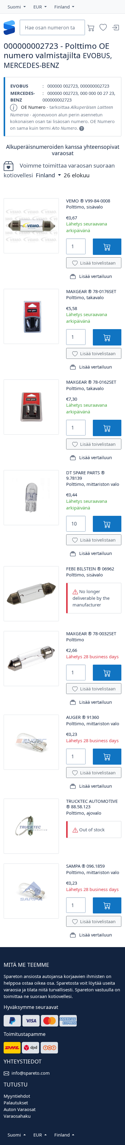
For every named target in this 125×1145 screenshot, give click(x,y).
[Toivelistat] (103, 27)
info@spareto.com (31, 1073)
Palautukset (16, 1103)
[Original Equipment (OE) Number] (81, 128)
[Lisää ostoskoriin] (107, 247)
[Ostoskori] (91, 27)
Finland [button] (46, 175)
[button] (17, 6)
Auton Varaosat (19, 1109)
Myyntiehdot (17, 1096)
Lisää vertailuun (95, 276)
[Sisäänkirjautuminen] (115, 27)
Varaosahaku (17, 1116)
